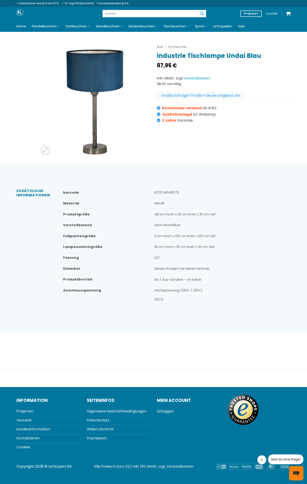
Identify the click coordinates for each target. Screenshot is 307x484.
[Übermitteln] (202, 14)
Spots (199, 26)
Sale (241, 26)
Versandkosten (196, 78)
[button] (288, 14)
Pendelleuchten (44, 26)
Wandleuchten (108, 26)
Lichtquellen (222, 26)
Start (160, 47)
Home (21, 26)
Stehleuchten (76, 26)
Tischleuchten (174, 26)
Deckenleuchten (142, 26)
